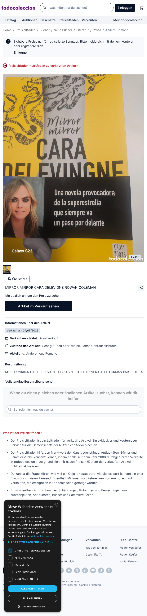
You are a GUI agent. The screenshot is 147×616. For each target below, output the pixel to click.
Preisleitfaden (69, 20)
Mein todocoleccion (127, 20)
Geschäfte (48, 20)
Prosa (97, 30)
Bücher (45, 30)
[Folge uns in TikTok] (101, 570)
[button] (32, 542)
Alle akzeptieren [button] (32, 588)
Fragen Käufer (128, 554)
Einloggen (21, 52)
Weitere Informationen (43, 536)
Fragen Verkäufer (130, 547)
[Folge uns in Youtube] (93, 570)
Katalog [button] (11, 20)
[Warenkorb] (141, 7)
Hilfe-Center (128, 540)
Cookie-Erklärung (90, 584)
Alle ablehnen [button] (32, 598)
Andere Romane (116, 30)
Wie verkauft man (97, 547)
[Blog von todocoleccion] (109, 570)
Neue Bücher (63, 30)
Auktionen (29, 20)
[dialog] (32, 556)
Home (7, 30)
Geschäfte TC (94, 554)
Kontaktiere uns (129, 561)
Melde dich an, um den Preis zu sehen (32, 296)
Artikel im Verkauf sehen (38, 306)
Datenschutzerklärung (63, 584)
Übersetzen (19, 279)
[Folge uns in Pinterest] (85, 570)
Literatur (82, 30)
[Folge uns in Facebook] (69, 570)
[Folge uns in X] (77, 570)
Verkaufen (89, 20)
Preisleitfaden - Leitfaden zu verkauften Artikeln (43, 66)
